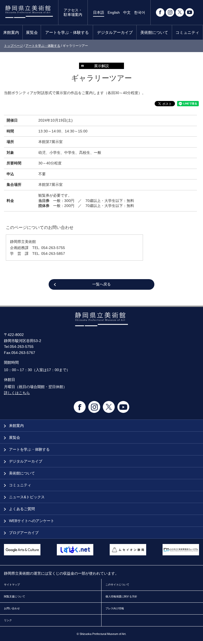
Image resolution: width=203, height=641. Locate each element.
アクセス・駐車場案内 (73, 12)
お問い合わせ (12, 608)
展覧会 (32, 32)
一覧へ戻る (101, 284)
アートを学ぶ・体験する (67, 32)
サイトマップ (12, 584)
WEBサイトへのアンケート (31, 521)
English (114, 12)
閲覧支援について (14, 596)
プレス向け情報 (114, 608)
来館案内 (11, 32)
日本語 (98, 12)
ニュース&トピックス (26, 497)
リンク (8, 620)
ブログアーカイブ (23, 532)
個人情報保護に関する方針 (121, 596)
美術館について (154, 32)
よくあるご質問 (21, 509)
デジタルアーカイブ (115, 32)
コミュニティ (187, 32)
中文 (127, 12)
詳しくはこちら (17, 393)
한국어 (139, 12)
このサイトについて (117, 584)
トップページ (13, 46)
